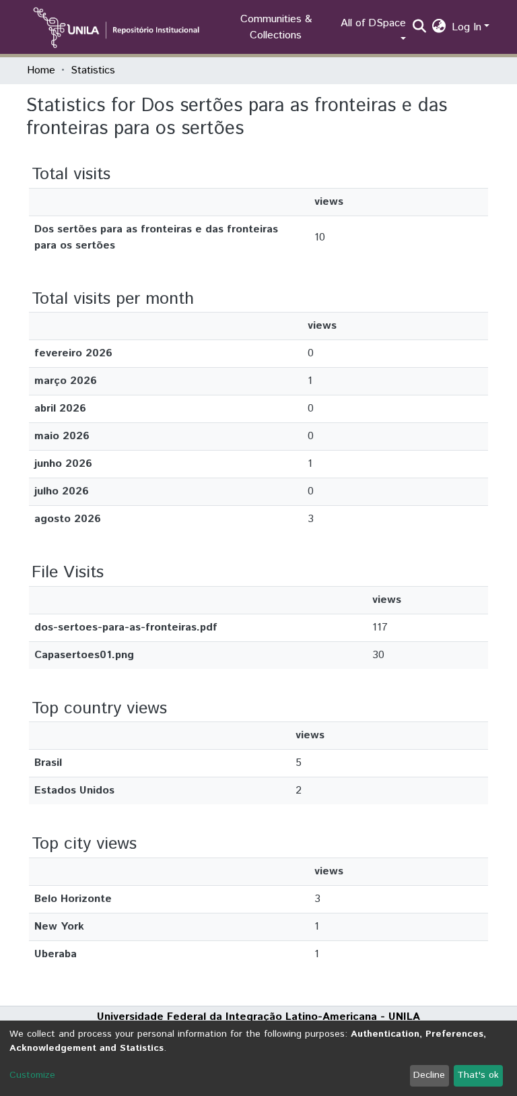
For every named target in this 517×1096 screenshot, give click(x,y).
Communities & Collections (276, 27)
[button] (439, 28)
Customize (32, 1075)
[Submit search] (419, 28)
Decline (429, 1075)
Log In (466, 27)
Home (41, 70)
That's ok (478, 1075)
